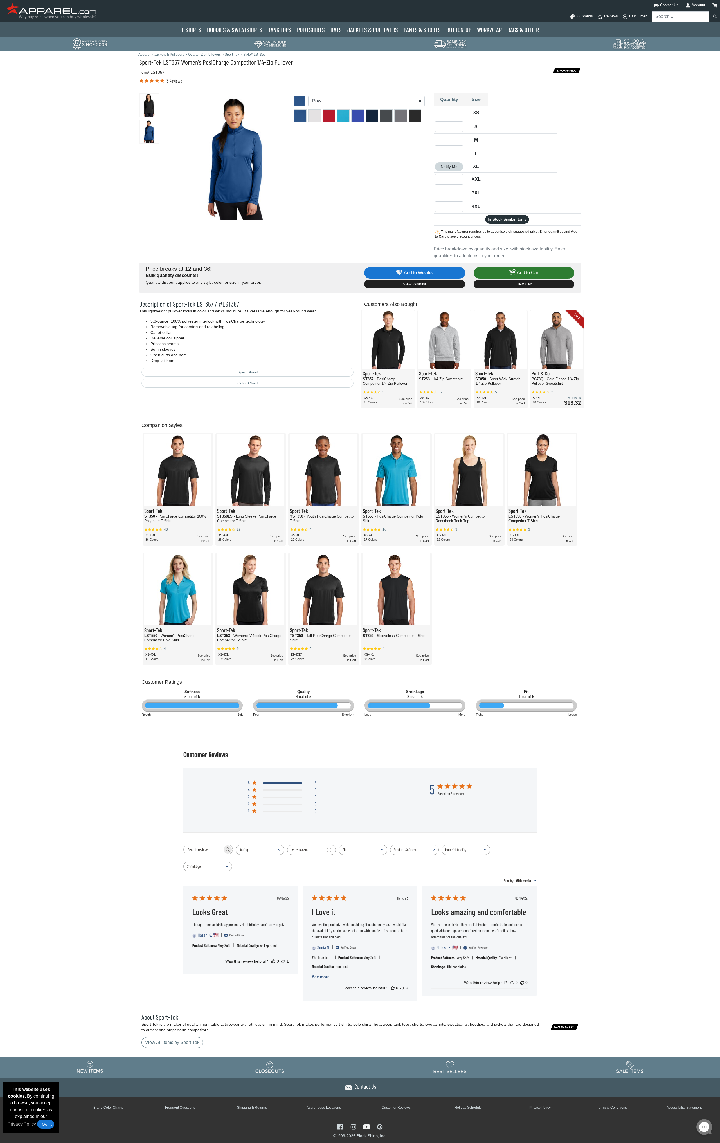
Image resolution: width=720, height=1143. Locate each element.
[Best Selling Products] (450, 1067)
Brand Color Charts (108, 1108)
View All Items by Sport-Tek (172, 1042)
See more (321, 976)
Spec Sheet (247, 372)
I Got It (46, 1124)
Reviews (610, 16)
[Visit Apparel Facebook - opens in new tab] (340, 1126)
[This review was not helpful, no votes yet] (402, 988)
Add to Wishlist (418, 272)
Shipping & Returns (252, 1108)
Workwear (489, 29)
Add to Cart (527, 272)
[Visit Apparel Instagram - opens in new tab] (354, 1126)
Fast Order (637, 16)
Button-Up (458, 29)
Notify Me (449, 166)
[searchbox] (203, 849)
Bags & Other (523, 29)
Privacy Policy (22, 1124)
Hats (336, 29)
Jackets (372, 29)
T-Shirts (191, 29)
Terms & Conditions (612, 1108)
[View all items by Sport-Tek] (567, 70)
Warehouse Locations (324, 1108)
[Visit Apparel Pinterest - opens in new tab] (380, 1126)
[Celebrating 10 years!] (90, 43)
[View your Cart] (715, 5)
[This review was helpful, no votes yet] (273, 961)
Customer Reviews (396, 1108)
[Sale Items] (630, 1067)
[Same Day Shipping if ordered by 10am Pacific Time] (450, 43)
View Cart (523, 284)
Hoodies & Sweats (234, 29)
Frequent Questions (180, 1108)
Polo (311, 29)
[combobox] (260, 850)
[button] (658, 4)
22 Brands (584, 16)
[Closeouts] (270, 1067)
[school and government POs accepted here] (630, 44)
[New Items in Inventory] (90, 1067)
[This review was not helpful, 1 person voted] (283, 961)
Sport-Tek (150, 62)
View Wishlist (414, 284)
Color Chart (247, 383)
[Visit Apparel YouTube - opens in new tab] (367, 1126)
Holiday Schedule (468, 1108)
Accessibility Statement (684, 1108)
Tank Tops (279, 29)
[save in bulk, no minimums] (270, 43)
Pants (422, 29)
